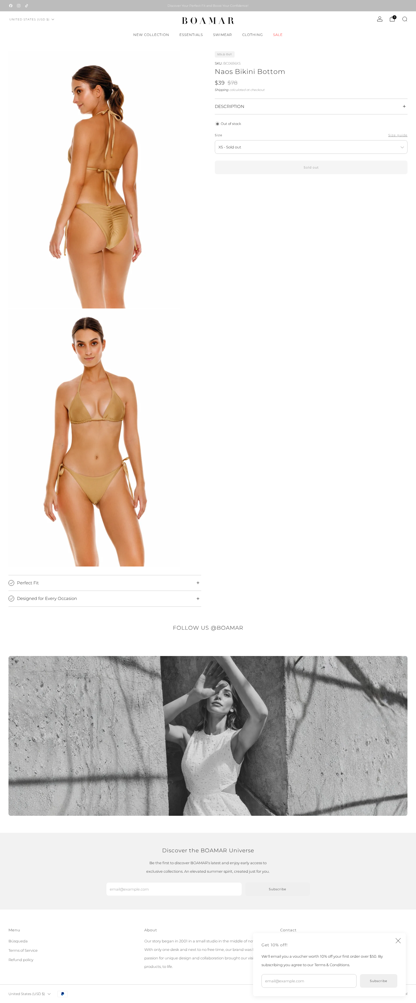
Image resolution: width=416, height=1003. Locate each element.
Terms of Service (23, 950)
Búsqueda (18, 941)
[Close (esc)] (398, 940)
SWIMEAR (222, 35)
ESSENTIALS (191, 35)
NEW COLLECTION (151, 35)
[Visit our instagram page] (19, 6)
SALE (278, 35)
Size (218, 135)
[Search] (405, 19)
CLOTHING (252, 35)
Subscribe (378, 981)
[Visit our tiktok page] (27, 6)
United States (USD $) (29, 19)
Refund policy (20, 959)
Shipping (222, 90)
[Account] (380, 19)
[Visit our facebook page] (11, 6)
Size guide (398, 135)
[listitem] (208, 6)
